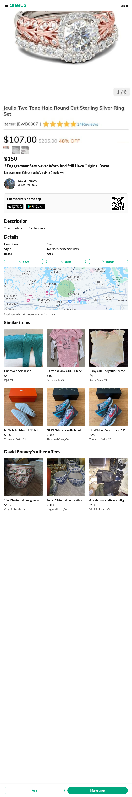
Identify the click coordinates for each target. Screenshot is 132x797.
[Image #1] (6, 150)
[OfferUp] (18, 6)
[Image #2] (16, 150)
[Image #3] (25, 150)
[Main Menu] (6, 6)
